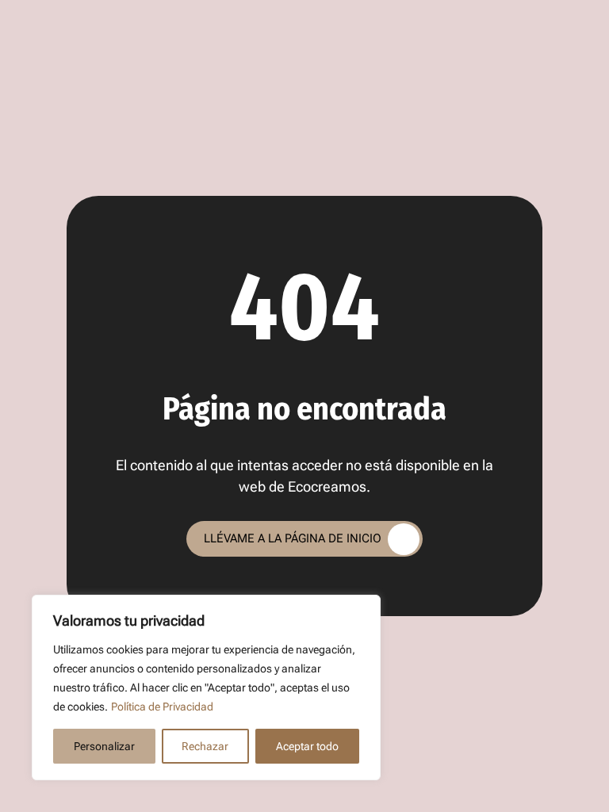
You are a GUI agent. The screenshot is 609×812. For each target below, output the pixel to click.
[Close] (363, 608)
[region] (206, 687)
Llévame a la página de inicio (292, 538)
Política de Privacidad (162, 706)
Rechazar (205, 746)
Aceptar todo (307, 746)
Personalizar (104, 746)
